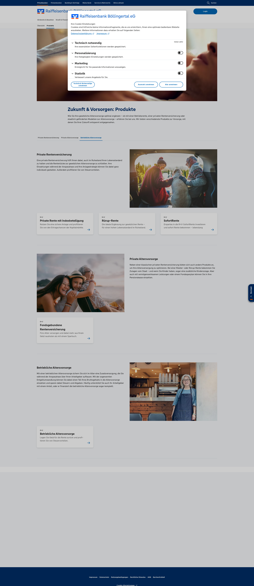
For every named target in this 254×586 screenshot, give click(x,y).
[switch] (180, 52)
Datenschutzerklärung (81, 33)
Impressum (101, 33)
